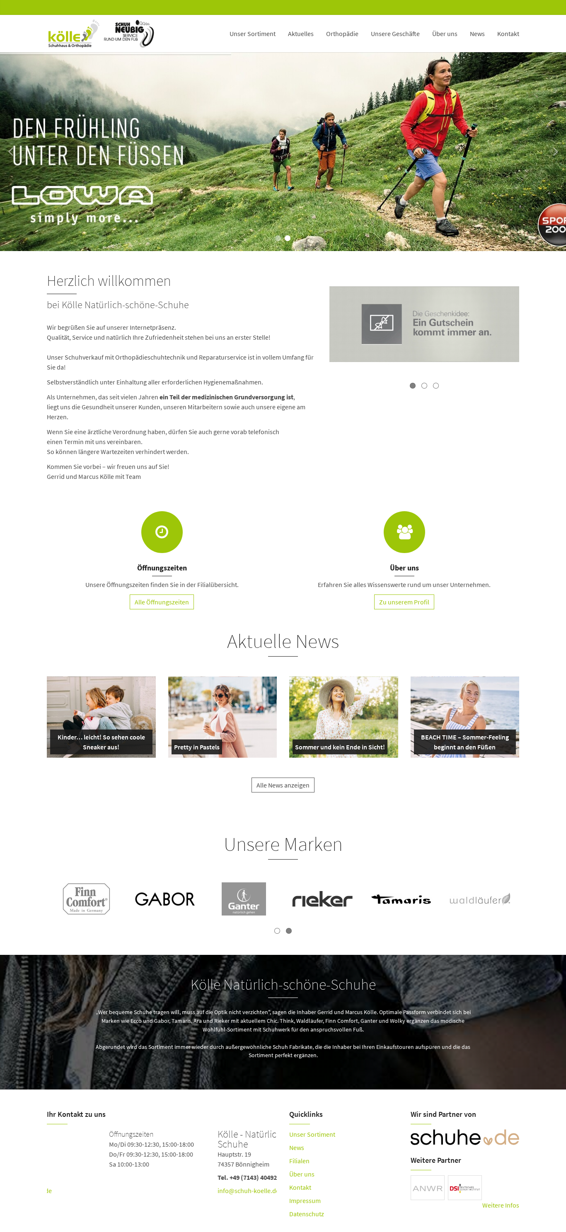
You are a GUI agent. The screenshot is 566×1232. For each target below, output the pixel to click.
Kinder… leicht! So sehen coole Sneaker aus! (100, 743)
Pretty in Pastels (197, 748)
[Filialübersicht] (162, 532)
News (477, 33)
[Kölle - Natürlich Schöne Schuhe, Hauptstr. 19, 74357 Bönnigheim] (162, 1164)
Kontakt (508, 33)
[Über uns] (404, 532)
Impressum (305, 1200)
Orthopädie (342, 33)
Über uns (444, 33)
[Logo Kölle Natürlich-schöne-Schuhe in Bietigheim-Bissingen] (101, 33)
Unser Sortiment (253, 33)
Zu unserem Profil (404, 602)
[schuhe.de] (465, 1137)
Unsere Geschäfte (395, 33)
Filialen (299, 1161)
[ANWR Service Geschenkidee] (424, 325)
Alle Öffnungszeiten (162, 602)
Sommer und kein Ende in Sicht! (340, 748)
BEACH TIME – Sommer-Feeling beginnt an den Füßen (464, 743)
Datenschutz (306, 1214)
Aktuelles (301, 33)
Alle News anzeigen (283, 785)
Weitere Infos (500, 1205)
